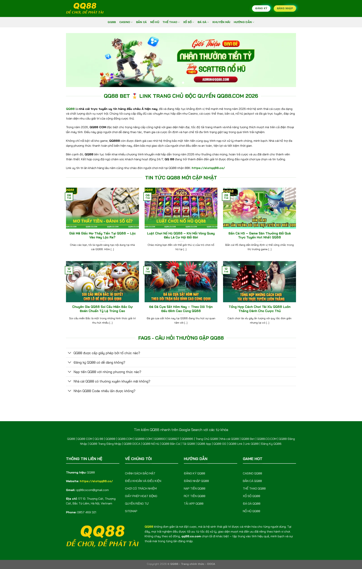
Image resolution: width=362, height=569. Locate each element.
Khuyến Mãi (221, 22)
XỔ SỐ (187, 22)
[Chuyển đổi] (69, 353)
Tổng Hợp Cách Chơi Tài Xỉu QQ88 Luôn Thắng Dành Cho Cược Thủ (260, 309)
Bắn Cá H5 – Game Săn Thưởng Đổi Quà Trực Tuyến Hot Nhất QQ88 (260, 235)
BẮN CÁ (141, 22)
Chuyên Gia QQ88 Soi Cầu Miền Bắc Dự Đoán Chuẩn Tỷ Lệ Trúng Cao (102, 309)
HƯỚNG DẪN (243, 22)
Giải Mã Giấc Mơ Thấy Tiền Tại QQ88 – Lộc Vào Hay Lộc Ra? (102, 235)
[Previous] (75, 60)
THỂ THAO (170, 22)
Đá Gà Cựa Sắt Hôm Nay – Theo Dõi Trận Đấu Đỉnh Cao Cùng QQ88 (181, 309)
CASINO (124, 22)
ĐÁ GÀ (202, 22)
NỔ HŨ (154, 22)
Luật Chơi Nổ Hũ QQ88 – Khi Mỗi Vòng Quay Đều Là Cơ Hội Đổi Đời (181, 235)
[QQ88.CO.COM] (85, 8)
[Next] (286, 60)
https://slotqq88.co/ (208, 168)
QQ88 (112, 22)
